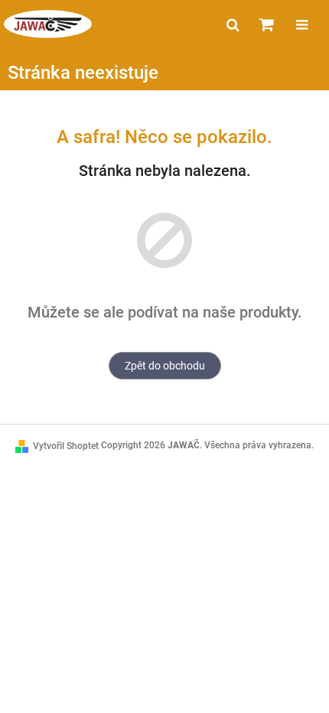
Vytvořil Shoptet (66, 446)
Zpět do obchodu (165, 366)
